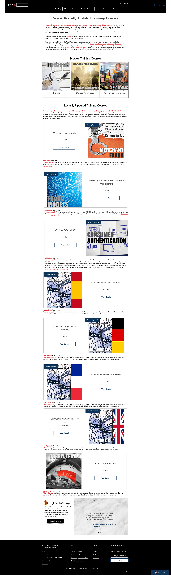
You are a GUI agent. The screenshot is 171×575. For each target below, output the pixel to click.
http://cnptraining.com (93, 521)
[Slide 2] (101, 532)
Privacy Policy (95, 568)
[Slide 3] (103, 532)
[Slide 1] (98, 532)
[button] (164, 4)
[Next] (125, 516)
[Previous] (77, 516)
